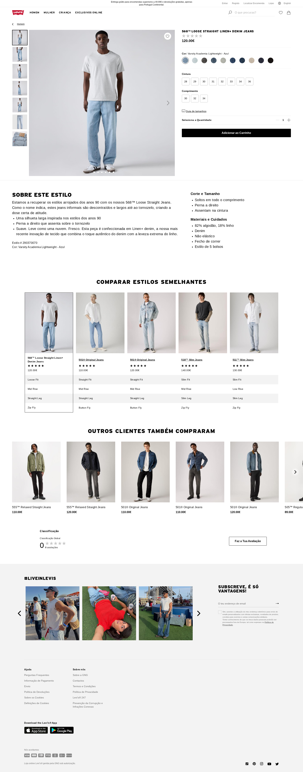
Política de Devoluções (36, 691)
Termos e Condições (84, 686)
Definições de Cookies (36, 703)
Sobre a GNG (80, 675)
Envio (27, 686)
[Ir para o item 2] (94, 172)
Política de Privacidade (85, 691)
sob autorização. (67, 763)
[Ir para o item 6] (109, 172)
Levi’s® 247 (79, 697)
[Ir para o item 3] (98, 172)
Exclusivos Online (88, 12)
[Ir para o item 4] (102, 172)
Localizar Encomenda (254, 3)
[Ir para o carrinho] (289, 13)
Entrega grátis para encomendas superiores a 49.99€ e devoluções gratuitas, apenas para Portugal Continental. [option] (151, 3)
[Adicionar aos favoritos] (167, 36)
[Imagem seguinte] (168, 103)
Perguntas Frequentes (36, 675)
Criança (65, 12)
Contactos (78, 680)
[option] (20, 37)
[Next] (198, 613)
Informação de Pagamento (39, 680)
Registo (235, 3)
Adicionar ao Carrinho (236, 132)
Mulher (49, 12)
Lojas (271, 3)
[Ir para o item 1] (90, 172)
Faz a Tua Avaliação (248, 541)
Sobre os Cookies (34, 697)
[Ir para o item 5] (106, 172)
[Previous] (19, 613)
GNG (57, 763)
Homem (34, 12)
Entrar (225, 3)
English (287, 3)
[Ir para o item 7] (113, 172)
